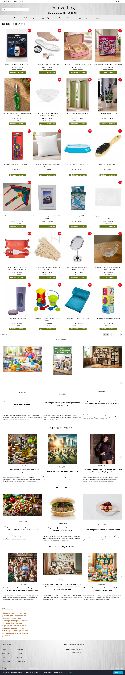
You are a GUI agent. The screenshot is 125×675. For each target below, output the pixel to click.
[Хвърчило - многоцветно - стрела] (17, 197)
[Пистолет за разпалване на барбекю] (17, 146)
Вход (3, 657)
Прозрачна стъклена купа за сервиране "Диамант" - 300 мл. (108, 268)
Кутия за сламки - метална (17, 318)
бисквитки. (69, 672)
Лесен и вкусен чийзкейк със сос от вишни (102, 530)
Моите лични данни (116, 668)
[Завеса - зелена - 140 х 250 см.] (78, 94)
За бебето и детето (31, 18)
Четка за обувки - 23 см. (107, 164)
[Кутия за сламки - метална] (17, 300)
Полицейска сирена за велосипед (17, 64)
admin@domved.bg (76, 649)
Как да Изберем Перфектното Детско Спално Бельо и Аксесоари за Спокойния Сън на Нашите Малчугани (62, 586)
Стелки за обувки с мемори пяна (47, 64)
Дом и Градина (48, 18)
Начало (16, 18)
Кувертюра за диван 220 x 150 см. (78, 318)
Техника (70, 18)
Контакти (20, 649)
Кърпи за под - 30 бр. (77, 216)
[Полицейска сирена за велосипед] (17, 45)
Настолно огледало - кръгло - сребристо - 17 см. (77, 268)
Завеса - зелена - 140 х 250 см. (77, 113)
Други (98, 18)
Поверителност (21, 661)
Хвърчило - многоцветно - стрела (17, 216)
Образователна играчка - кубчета (108, 318)
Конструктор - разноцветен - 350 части (108, 64)
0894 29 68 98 (18, 1)
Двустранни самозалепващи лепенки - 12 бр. (108, 217)
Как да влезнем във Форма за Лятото (62, 471)
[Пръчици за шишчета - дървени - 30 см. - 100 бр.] (47, 248)
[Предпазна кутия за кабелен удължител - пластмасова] (17, 248)
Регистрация (6, 661)
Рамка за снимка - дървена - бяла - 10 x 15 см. (47, 217)
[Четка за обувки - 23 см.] (108, 146)
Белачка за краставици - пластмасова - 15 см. (17, 114)
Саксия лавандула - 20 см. (108, 113)
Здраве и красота (85, 18)
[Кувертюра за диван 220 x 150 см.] (78, 300)
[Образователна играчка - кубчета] (108, 300)
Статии (108, 18)
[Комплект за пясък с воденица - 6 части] (47, 300)
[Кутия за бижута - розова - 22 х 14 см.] (78, 45)
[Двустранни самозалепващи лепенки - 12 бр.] (108, 197)
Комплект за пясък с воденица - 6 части (47, 320)
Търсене (19, 653)
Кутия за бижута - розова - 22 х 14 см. (77, 64)
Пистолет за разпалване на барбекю (17, 164)
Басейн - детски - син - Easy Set (77, 164)
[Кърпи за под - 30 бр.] (78, 197)
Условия (19, 657)
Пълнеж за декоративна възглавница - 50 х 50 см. (47, 166)
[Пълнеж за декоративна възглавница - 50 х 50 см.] (47, 146)
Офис (60, 18)
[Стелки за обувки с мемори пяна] (47, 45)
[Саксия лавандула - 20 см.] (108, 94)
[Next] (120, 383)
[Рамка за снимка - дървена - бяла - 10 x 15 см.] (47, 197)
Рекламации (6, 653)
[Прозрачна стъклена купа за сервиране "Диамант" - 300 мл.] (108, 248)
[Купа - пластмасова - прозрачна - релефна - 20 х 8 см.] (47, 94)
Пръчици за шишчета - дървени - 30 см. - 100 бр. (47, 268)
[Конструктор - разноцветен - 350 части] (108, 45)
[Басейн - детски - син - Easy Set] (78, 146)
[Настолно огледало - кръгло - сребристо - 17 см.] (78, 248)
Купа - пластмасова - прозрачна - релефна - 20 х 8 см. (47, 114)
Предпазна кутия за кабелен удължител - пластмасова (17, 268)
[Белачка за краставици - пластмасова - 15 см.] (17, 94)
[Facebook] (122, 2)
